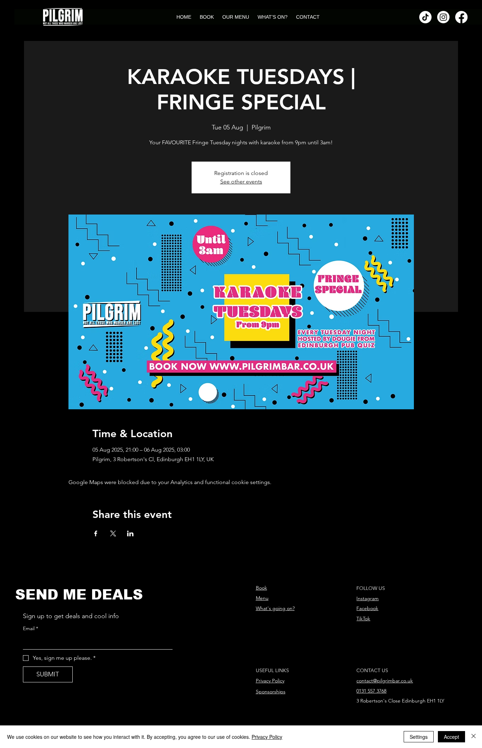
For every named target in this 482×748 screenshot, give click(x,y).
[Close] (473, 736)
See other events (241, 181)
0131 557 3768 (371, 691)
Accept (451, 736)
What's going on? (275, 608)
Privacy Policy (270, 680)
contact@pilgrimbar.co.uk (384, 680)
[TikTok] (425, 17)
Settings (419, 736)
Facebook (367, 608)
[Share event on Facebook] (95, 533)
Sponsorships (270, 691)
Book (261, 588)
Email (30, 628)
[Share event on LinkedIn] (130, 533)
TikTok (363, 618)
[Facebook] (461, 17)
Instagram (367, 598)
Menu (262, 598)
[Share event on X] (113, 533)
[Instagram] (443, 17)
